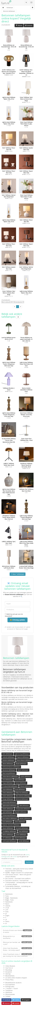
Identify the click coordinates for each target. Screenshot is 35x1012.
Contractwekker (10, 882)
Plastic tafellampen (8, 792)
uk (6, 919)
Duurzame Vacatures (11, 880)
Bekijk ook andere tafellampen (11, 315)
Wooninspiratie (10, 994)
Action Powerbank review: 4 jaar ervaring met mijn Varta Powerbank (17, 955)
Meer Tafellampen (18, 574)
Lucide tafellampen (24, 841)
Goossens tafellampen (22, 828)
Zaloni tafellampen (20, 822)
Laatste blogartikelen (10, 926)
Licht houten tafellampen (9, 841)
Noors (7, 904)
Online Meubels (10, 966)
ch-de (7, 908)
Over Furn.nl (9, 968)
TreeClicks (8, 869)
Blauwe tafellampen (21, 763)
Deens (7, 921)
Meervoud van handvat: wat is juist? (17, 943)
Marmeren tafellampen (9, 770)
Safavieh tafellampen (20, 838)
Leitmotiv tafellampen (8, 757)
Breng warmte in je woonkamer (17, 937)
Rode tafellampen (20, 789)
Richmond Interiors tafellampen (11, 767)
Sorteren (29, 25)
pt (6, 914)
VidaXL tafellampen (8, 796)
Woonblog (8, 970)
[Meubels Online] (3, 7)
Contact (7, 996)
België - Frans (9, 900)
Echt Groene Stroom (11, 875)
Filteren (19, 25)
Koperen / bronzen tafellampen (11, 825)
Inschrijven (29, 862)
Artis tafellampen (7, 780)
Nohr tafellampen (7, 754)
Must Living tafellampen (9, 773)
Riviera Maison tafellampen (24, 760)
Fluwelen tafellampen (21, 812)
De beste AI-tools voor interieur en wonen (17, 931)
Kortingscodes (9, 986)
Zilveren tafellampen (26, 786)
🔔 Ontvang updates (17, 620)
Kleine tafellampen (19, 780)
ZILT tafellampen (7, 838)
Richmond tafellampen (22, 799)
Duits (7, 912)
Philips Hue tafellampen (21, 792)
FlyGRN (7, 873)
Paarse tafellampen (20, 783)
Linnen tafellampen (21, 834)
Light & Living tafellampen (22, 754)
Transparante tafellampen (23, 809)
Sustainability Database (12, 886)
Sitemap (8, 974)
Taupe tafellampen (8, 783)
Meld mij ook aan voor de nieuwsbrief (14, 615)
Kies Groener (9, 878)
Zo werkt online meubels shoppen (16, 978)
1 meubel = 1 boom (11, 988)
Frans (7, 896)
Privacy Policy (9, 980)
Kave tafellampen (23, 831)
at (6, 923)
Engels (7, 915)
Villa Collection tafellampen (23, 796)
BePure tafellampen (8, 834)
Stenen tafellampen (8, 763)
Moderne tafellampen (8, 760)
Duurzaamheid (10, 985)
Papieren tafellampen (23, 757)
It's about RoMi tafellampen (10, 786)
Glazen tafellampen (8, 828)
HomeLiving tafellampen (9, 815)
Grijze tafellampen (8, 789)
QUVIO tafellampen (25, 776)
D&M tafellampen (24, 805)
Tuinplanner (9, 990)
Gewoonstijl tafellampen (9, 802)
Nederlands (9, 894)
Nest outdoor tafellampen (10, 818)
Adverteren (8, 992)
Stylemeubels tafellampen (10, 805)
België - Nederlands (11, 898)
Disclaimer (8, 972)
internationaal (24, 880)
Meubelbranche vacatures (13, 983)
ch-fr (6, 910)
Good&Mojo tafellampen (9, 831)
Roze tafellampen (7, 822)
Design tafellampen (8, 799)
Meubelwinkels (9, 976)
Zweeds (7, 906)
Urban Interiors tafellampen (10, 776)
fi (5, 917)
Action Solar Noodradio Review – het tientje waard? (17, 949)
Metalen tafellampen (25, 818)
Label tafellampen (7, 812)
